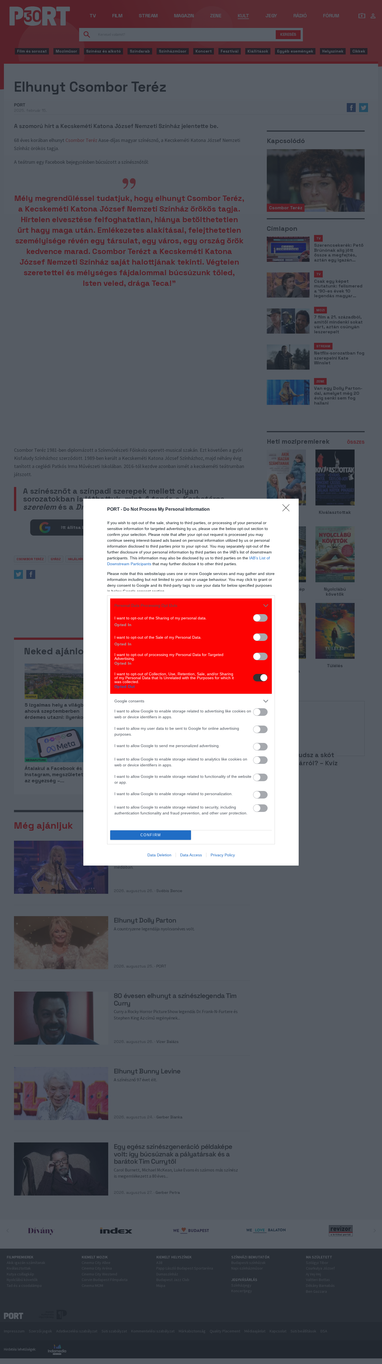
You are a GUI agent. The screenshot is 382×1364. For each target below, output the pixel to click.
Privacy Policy (223, 855)
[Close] (287, 509)
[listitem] (191, 606)
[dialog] (191, 682)
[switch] (260, 618)
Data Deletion (159, 855)
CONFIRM (150, 835)
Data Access (191, 855)
